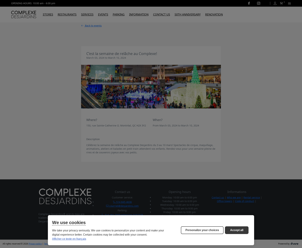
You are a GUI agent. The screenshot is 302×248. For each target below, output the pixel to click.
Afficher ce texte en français (69, 238)
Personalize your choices (202, 230)
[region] (151, 230)
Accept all (236, 230)
